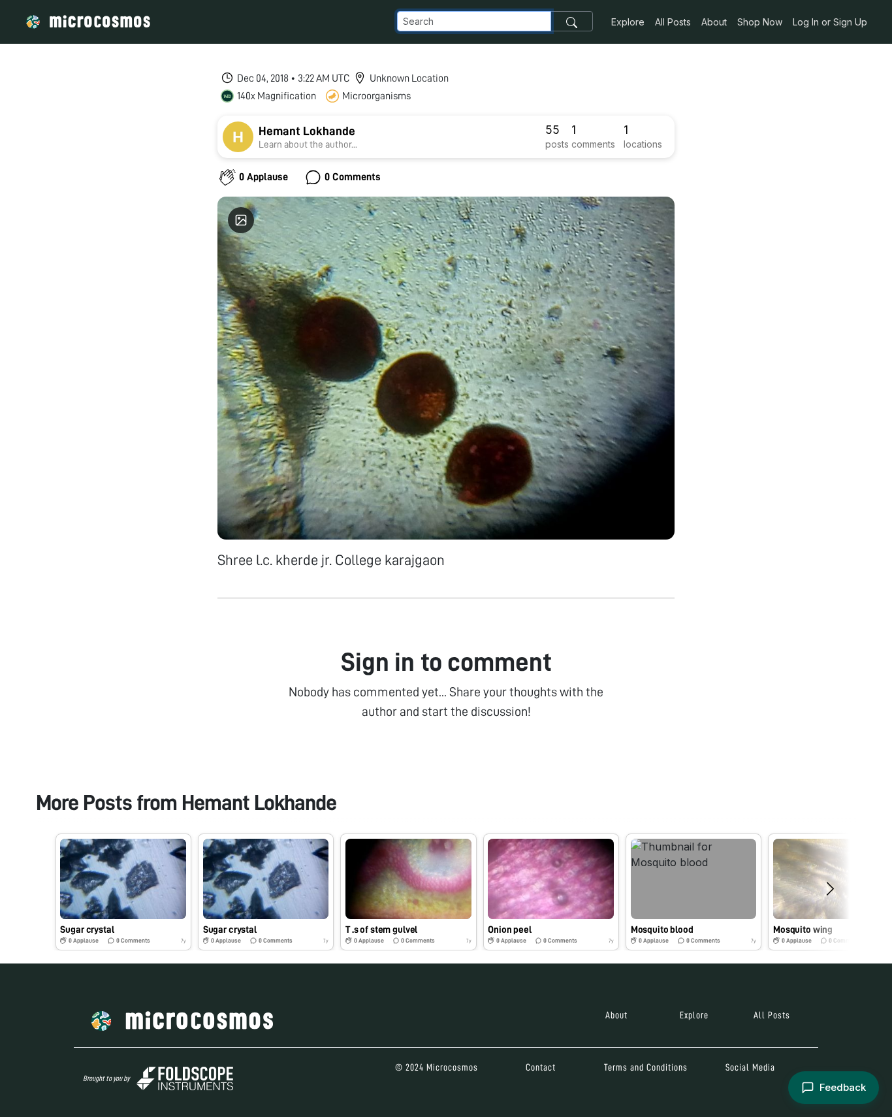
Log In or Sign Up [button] (830, 21)
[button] (123, 892)
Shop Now (759, 21)
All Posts (673, 21)
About (714, 21)
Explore (628, 21)
